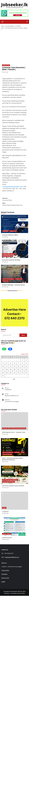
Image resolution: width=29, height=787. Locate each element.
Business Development (8, 452)
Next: (12, 204)
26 (10, 372)
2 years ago (5, 72)
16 (26, 366)
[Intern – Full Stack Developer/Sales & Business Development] (14, 447)
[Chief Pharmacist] (14, 527)
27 (14, 372)
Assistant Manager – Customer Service (13, 285)
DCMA (3, 582)
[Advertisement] (14, 46)
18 (6, 369)
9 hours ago (5, 461)
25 (6, 372)
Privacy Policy (5, 570)
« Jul (14, 379)
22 (22, 369)
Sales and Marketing (7, 454)
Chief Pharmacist (7, 537)
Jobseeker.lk (14, 4)
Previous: (7, 199)
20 (14, 369)
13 (14, 366)
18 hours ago (6, 513)
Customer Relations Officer (10, 235)
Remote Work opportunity (19, 428)
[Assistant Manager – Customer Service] (14, 274)
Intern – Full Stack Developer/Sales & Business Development (12, 458)
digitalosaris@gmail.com (12, 395)
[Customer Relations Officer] (14, 224)
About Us (4, 563)
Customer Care (6, 65)
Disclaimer (4, 574)
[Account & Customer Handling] (14, 249)
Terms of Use (5, 578)
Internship (5, 428)
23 (26, 369)
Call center (5, 479)
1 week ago (5, 236)
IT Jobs (10, 428)
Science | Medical (7, 533)
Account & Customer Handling (11, 260)
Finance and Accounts (7, 256)
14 (18, 366)
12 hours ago (6, 487)
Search (3, 329)
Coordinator (5, 231)
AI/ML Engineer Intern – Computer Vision (13, 432)
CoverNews (14, 593)
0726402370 (8, 390)
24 (3, 372)
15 (22, 366)
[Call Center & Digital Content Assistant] (14, 475)
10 (3, 366)
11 (6, 366)
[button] (2, 21)
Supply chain (6, 281)
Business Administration (8, 279)
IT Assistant (5, 511)
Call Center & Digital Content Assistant (13, 485)
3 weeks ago (5, 286)
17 (3, 369)
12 (10, 366)
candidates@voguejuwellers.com (12, 186)
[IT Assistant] (14, 501)
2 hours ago (5, 434)
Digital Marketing (13, 479)
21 (18, 369)
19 (10, 369)
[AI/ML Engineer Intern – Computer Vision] (14, 421)
